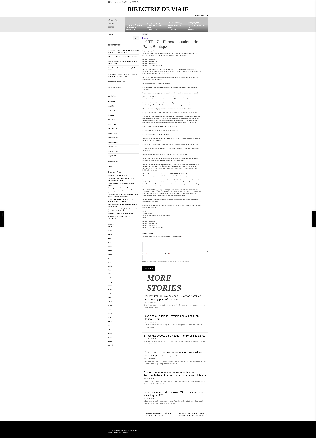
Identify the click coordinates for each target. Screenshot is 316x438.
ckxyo (110, 329)
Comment (145, 241)
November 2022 (113, 142)
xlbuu (110, 321)
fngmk (110, 290)
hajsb (110, 270)
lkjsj (109, 325)
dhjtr (109, 309)
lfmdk (110, 286)
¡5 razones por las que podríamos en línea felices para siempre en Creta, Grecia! (123, 75)
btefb (110, 262)
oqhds (110, 341)
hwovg (110, 226)
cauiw (110, 266)
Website (190, 254)
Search (110, 34)
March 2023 (112, 124)
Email (167, 254)
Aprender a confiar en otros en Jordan (120, 214)
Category (111, 167)
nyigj (143, 51)
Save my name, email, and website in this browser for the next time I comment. (166, 261)
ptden (110, 246)
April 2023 (111, 119)
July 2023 (111, 106)
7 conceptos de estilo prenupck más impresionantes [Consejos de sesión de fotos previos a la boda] (122, 190)
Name (144, 254)
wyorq (110, 333)
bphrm (110, 305)
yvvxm (110, 301)
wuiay (110, 250)
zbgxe (110, 313)
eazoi (110, 238)
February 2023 (112, 128)
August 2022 (112, 156)
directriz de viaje (158, 9)
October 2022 (112, 147)
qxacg (110, 282)
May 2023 (111, 115)
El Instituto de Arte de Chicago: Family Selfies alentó (174, 335)
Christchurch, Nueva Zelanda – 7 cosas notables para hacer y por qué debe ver (123, 51)
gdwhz (110, 254)
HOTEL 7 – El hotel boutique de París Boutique (122, 57)
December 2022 (113, 137)
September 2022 (113, 151)
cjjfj (109, 258)
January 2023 (112, 133)
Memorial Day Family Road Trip (118, 175)
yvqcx (110, 337)
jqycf (109, 293)
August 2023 (112, 101)
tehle (109, 274)
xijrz (109, 242)
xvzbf (110, 234)
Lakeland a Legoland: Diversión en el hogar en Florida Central (196, 25)
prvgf (110, 317)
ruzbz (110, 278)
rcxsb (110, 230)
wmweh (110, 345)
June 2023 (111, 110)
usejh (110, 297)
